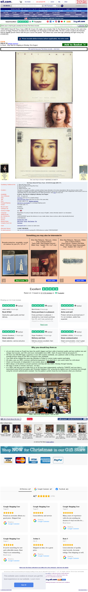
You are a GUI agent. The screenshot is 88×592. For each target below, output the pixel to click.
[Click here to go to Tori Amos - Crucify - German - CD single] (6, 432)
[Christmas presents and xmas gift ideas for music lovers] (43, 453)
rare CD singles (56, 12)
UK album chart (43, 10)
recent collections (57, 575)
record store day (77, 10)
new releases (8, 10)
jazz (34, 14)
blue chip (6, 12)
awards (47, 14)
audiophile (16, 14)
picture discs (56, 14)
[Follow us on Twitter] (53, 22)
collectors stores (46, 16)
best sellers (60, 10)
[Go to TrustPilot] (23, 22)
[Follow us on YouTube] (62, 22)
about (65, 1)
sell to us (6, 16)
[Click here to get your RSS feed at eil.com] (69, 22)
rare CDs (14, 12)
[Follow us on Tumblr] (59, 22)
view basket (27, 1)
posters (83, 12)
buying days (16, 16)
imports (7, 14)
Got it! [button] (23, 585)
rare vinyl (22, 12)
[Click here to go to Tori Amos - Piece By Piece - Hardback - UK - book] (39, 432)
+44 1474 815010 (24, 230)
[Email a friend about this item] (10, 420)
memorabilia (78, 14)
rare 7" (38, 12)
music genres (64, 573)
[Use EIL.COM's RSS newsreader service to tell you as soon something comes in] (62, 580)
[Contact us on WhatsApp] (64, 22)
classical (40, 14)
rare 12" (45, 12)
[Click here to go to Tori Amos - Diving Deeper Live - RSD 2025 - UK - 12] (50, 432)
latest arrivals (24, 10)
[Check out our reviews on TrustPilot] (51, 362)
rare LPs (31, 12)
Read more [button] (67, 523)
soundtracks (27, 14)
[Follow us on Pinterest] (48, 22)
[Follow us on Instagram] (56, 22)
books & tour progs (71, 12)
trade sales (34, 16)
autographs (67, 14)
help (59, 1)
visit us (26, 16)
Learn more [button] (35, 579)
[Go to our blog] (79, 22)
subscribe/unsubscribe (56, 576)
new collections (60, 16)
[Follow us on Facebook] (50, 22)
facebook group (74, 16)
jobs (83, 16)
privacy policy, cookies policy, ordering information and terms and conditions (50, 582)
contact (52, 1)
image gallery (47, 573)
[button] (75, 460)
